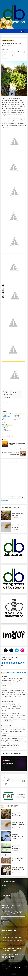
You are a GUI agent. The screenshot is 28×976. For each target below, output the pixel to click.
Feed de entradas (6, 888)
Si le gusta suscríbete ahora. (15, 672)
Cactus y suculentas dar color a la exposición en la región (7, 416)
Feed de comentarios (7, 892)
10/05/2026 (15, 529)
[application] (14, 763)
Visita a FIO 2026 (6, 726)
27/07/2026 (15, 517)
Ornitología (15, 834)
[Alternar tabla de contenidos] (18, 392)
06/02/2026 (15, 873)
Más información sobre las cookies (11, 937)
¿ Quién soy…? (5, 934)
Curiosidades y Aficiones (8, 40)
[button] (1, 31)
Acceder (3, 885)
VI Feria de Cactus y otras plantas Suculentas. (7, 426)
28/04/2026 (15, 838)
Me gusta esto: (8, 394)
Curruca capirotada (7, 701)
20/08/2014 (11, 45)
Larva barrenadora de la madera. (10, 689)
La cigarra (15, 515)
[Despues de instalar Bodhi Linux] (6, 848)
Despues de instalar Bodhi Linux (10, 713)
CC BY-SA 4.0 (5, 958)
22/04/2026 (15, 850)
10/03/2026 (15, 860)
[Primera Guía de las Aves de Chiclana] (6, 870)
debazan (5, 45)
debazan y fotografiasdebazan (10, 954)
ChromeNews (18, 967)
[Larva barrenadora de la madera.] (6, 527)
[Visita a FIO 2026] (6, 859)
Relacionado (7, 397)
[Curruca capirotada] (6, 836)
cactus (7, 436)
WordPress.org (5, 895)
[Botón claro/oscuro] (22, 31)
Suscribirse (6, 921)
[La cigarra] (6, 515)
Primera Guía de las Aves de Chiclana (12, 738)
